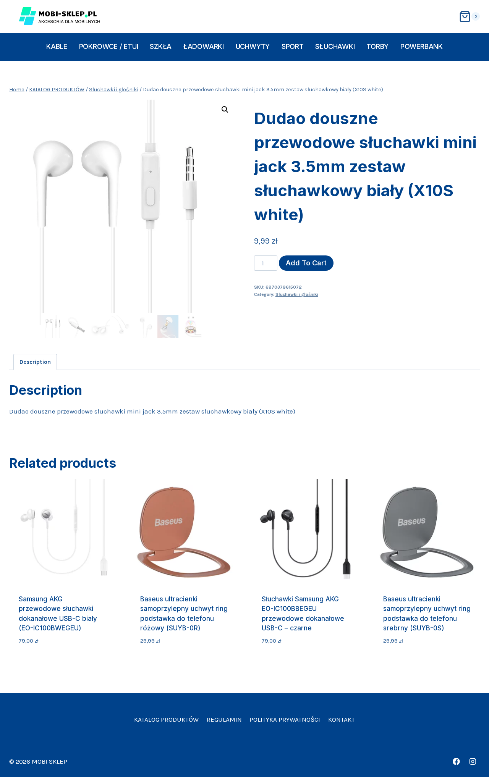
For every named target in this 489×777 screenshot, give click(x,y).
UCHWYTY (253, 46)
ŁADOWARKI (203, 46)
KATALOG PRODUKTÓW (166, 719)
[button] (225, 109)
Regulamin (224, 719)
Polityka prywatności (284, 719)
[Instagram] (473, 761)
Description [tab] (35, 362)
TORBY (377, 46)
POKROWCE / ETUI (108, 46)
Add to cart (306, 263)
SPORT (293, 46)
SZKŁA (161, 46)
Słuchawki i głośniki (296, 294)
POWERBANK (421, 46)
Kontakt (341, 719)
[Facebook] (456, 761)
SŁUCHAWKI (335, 46)
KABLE (56, 46)
